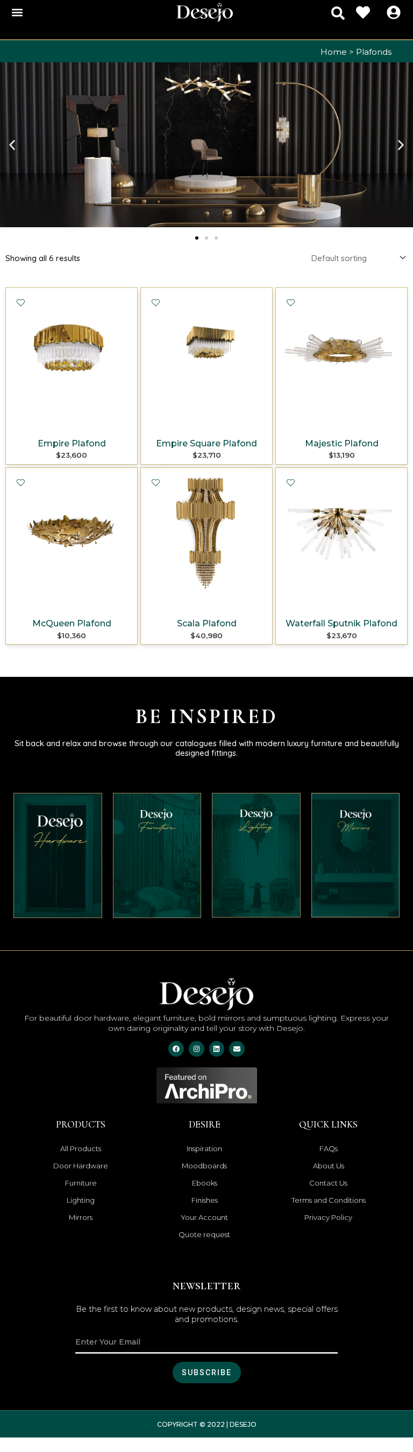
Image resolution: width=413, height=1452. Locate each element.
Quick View (71, 421)
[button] (17, 12)
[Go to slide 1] (196, 238)
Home (334, 52)
